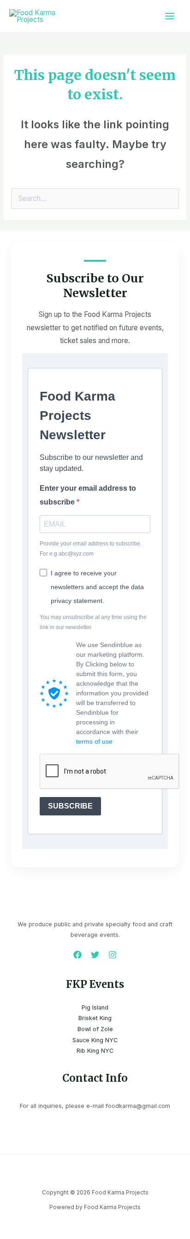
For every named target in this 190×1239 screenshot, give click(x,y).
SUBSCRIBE (70, 806)
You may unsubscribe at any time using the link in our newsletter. (93, 622)
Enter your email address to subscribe (88, 495)
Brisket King (95, 1018)
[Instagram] (112, 955)
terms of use (94, 741)
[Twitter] (95, 955)
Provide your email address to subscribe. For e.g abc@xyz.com (91, 548)
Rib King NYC (95, 1050)
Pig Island (95, 1007)
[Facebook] (77, 955)
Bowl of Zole (95, 1029)
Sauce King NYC (95, 1040)
